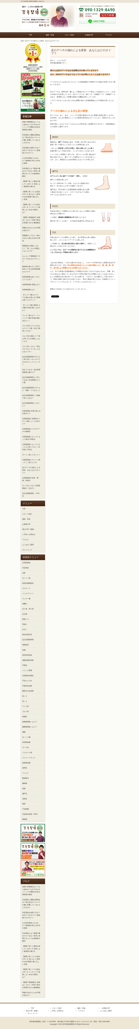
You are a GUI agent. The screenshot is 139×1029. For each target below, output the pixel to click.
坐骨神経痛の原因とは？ (31, 284)
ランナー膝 (26, 598)
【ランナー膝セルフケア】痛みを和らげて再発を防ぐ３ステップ (31, 297)
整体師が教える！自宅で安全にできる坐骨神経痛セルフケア (31, 269)
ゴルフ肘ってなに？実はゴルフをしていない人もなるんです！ (31, 349)
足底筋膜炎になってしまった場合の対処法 (31, 438)
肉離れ (24, 604)
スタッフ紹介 (69, 35)
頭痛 (24, 650)
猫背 (24, 804)
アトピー (25, 773)
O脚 (23, 573)
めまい (24, 629)
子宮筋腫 (25, 809)
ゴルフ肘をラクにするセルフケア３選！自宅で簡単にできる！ (31, 328)
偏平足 (24, 793)
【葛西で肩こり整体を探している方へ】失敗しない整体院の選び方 (31, 183)
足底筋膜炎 (26, 562)
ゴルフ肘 (25, 711)
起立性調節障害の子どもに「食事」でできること (31, 389)
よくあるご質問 (28, 545)
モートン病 (26, 578)
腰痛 (24, 732)
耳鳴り (24, 624)
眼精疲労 (25, 778)
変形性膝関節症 (28, 583)
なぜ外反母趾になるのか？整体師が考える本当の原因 (31, 160)
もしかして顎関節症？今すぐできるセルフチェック (31, 258)
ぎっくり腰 (26, 737)
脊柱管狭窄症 (27, 634)
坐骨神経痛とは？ (28, 289)
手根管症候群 (27, 686)
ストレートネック (28, 758)
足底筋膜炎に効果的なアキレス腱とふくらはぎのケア (31, 421)
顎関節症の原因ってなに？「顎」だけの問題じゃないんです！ (31, 248)
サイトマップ (27, 550)
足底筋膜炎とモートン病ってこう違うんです (31, 461)
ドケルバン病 (27, 752)
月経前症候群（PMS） (30, 814)
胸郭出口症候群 (28, 691)
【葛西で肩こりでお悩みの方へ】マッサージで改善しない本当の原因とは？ (31, 208)
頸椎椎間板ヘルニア (29, 722)
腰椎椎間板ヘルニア (29, 727)
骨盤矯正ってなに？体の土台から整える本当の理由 (31, 238)
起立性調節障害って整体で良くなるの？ (31, 397)
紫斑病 (24, 819)
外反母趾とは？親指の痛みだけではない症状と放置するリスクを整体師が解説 (31, 172)
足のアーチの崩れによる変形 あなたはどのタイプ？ (31, 470)
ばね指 (24, 614)
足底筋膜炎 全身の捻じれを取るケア (31, 412)
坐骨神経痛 (26, 742)
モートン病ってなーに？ (31, 455)
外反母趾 (25, 568)
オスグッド (26, 588)
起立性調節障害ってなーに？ (31, 404)
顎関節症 (25, 645)
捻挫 (24, 788)
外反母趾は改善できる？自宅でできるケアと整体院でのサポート (31, 150)
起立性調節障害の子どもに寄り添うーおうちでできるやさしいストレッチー (31, 360)
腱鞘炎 (24, 783)
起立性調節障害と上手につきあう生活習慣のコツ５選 (31, 379)
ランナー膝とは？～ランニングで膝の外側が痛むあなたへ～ (31, 318)
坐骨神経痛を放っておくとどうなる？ (31, 278)
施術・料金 (50, 35)
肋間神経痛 (26, 763)
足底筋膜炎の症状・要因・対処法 (30, 479)
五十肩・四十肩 (28, 609)
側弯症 (24, 768)
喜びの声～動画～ (28, 529)
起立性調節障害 (28, 639)
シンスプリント (28, 593)
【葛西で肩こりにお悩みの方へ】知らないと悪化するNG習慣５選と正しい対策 (31, 195)
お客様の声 (89, 35)
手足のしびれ (27, 681)
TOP (30, 35)
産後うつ (25, 619)
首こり (24, 701)
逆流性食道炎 (27, 655)
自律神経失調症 (28, 675)
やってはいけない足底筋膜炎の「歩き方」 (31, 487)
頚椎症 (24, 716)
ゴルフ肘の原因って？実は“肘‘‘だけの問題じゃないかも (31, 338)
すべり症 (25, 747)
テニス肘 (25, 706)
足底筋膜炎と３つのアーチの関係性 (31, 430)
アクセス (108, 35)
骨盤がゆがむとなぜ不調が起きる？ (31, 229)
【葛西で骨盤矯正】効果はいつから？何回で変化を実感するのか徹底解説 (31, 220)
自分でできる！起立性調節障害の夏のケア (31, 371)
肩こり (24, 696)
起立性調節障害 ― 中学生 (30, 494)
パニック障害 (27, 670)
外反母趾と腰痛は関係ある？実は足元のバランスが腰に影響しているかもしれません (31, 139)
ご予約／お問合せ (28, 534)
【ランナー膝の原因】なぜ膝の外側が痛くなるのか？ (31, 307)
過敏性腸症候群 (28, 660)
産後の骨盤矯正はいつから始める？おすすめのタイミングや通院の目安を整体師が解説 (31, 126)
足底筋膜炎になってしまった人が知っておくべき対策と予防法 (31, 447)
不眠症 (24, 665)
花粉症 (24, 799)
